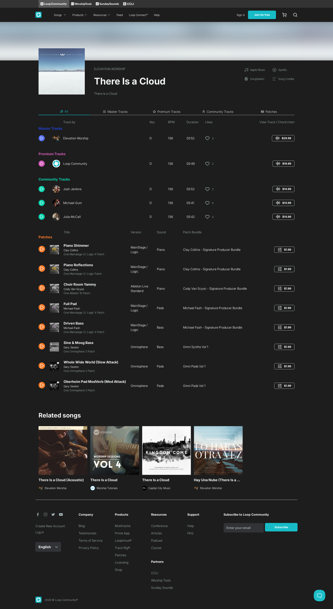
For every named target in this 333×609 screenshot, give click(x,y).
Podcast (156, 540)
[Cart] (284, 15)
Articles (156, 533)
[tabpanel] (166, 257)
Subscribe (281, 527)
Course (156, 548)
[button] (44, 138)
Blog (82, 526)
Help (157, 15)
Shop (118, 570)
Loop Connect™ (138, 15)
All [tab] (66, 111)
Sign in (241, 15)
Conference (159, 526)
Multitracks (122, 526)
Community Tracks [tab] (220, 112)
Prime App (122, 533)
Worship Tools (161, 580)
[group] (283, 138)
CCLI (154, 573)
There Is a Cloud (105, 93)
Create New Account (50, 526)
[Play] (42, 138)
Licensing (121, 562)
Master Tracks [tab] (118, 112)
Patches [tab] (271, 112)
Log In (39, 532)
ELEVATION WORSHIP (109, 69)
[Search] (295, 15)
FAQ (190, 533)
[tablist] (166, 111)
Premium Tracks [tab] (168, 112)
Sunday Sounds (162, 588)
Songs (58, 15)
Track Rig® (122, 548)
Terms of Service (91, 540)
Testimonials (87, 533)
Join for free (262, 14)
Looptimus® (123, 540)
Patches (120, 555)
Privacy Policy (89, 548)
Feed (120, 15)
